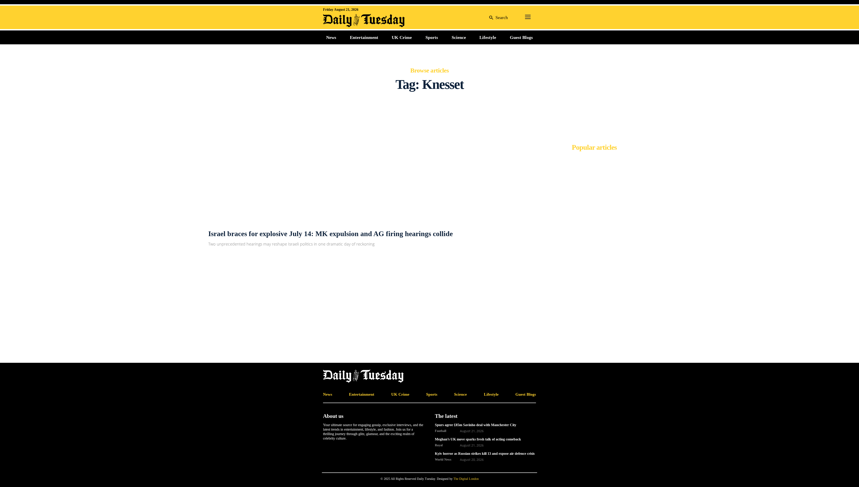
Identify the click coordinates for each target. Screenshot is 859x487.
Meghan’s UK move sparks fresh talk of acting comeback (478, 439)
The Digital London (466, 479)
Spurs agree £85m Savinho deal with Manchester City (475, 425)
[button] (497, 17)
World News (443, 459)
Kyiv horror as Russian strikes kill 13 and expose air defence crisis (485, 453)
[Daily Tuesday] (352, 20)
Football (440, 430)
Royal (439, 445)
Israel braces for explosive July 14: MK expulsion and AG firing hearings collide (330, 234)
